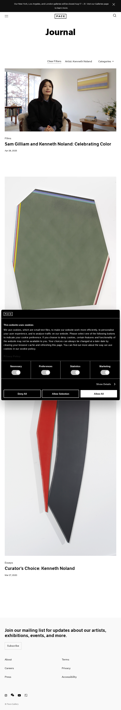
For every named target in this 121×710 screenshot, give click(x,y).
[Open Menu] (6, 16)
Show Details (103, 384)
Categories (105, 61)
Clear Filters (54, 61)
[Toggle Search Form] (114, 15)
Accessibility (69, 676)
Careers (9, 668)
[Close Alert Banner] (113, 4)
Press (8, 676)
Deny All (22, 393)
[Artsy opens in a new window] (26, 695)
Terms (65, 659)
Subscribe (13, 645)
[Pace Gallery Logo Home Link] (60, 16)
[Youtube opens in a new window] (19, 695)
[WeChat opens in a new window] (12, 695)
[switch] (45, 372)
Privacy (66, 668)
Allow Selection (60, 393)
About (8, 659)
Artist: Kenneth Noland (78, 61)
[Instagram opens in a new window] (6, 695)
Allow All (99, 393)
